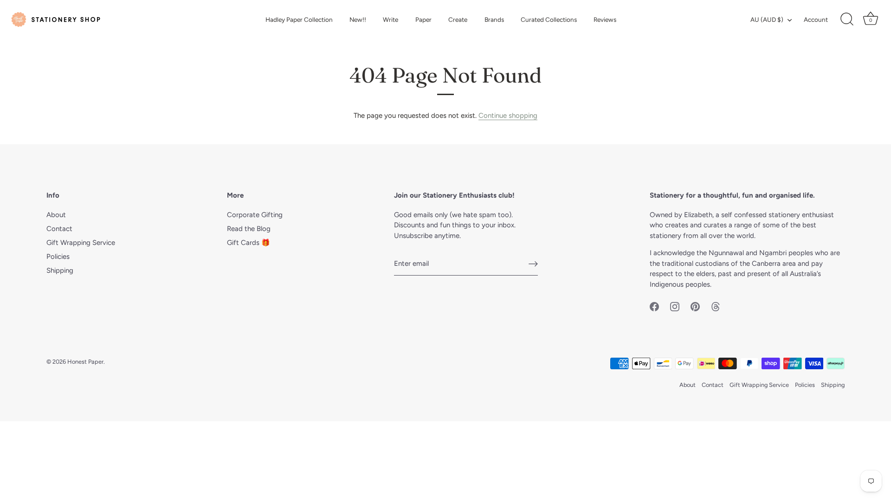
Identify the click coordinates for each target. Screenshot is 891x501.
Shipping (59, 270)
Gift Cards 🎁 (248, 242)
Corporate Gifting (255, 215)
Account (816, 19)
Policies (58, 256)
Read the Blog (249, 229)
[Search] (847, 19)
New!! (357, 19)
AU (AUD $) (766, 19)
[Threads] (715, 306)
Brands (494, 19)
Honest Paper (85, 361)
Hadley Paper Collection (299, 19)
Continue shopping (507, 115)
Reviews (605, 19)
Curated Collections (549, 19)
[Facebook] (654, 306)
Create (457, 19)
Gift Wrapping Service (80, 242)
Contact (59, 229)
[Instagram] (674, 306)
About (56, 215)
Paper (423, 19)
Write (390, 19)
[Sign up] (533, 264)
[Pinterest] (695, 306)
